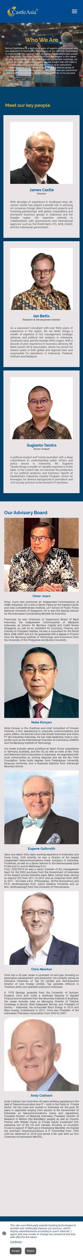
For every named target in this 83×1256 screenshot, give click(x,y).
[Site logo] (22, 11)
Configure (16, 1241)
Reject (30, 1250)
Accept (16, 1250)
